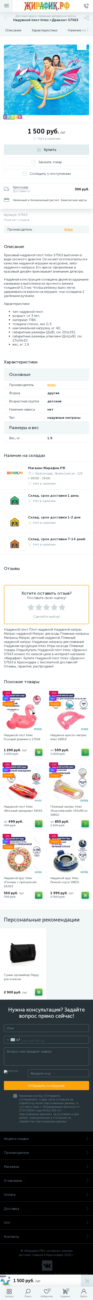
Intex (68, 229)
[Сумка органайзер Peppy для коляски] (23, 951)
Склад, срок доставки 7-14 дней (56, 539)
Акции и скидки (16, 1139)
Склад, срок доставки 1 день (53, 495)
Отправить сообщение (46, 1086)
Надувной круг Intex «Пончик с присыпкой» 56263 (20, 882)
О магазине (13, 1181)
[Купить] (38, 752)
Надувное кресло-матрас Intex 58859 (68, 737)
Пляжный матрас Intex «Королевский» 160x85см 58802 (68, 811)
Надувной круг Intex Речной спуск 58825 (64, 880)
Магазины (11, 1167)
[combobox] (12, 1039)
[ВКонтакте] (47, 1265)
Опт (7, 1223)
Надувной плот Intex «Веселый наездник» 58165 (23, 809)
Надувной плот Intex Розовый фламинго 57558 (22, 737)
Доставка (11, 1209)
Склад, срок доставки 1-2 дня (54, 517)
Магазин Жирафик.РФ (46, 468)
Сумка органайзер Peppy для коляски (21, 977)
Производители (16, 1153)
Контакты (11, 1237)
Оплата (9, 1195)
